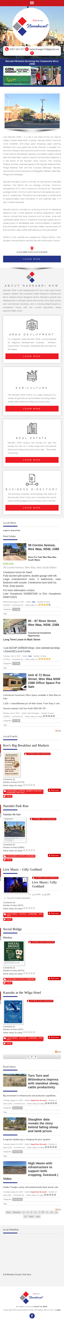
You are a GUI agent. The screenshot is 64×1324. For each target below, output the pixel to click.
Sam (33, 602)
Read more (55, 790)
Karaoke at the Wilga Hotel (22, 992)
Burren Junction (34, 791)
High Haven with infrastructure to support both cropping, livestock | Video (30, 1171)
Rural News (17, 1108)
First (8, 1212)
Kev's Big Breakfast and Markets (26, 745)
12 (25, 1216)
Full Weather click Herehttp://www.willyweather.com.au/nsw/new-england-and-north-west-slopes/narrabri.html (32, 1279)
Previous (16, 1212)
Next (31, 1216)
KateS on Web (40, 1306)
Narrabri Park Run (15, 806)
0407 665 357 (17, 49)
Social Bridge (12, 929)
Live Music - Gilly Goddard (22, 869)
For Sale (16, 609)
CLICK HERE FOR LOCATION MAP (32, 252)
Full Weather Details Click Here (17, 1274)
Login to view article (11, 530)
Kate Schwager (42, 754)
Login (58, 1310)
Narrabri (11, 792)
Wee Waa (20, 792)
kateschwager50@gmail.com (44, 49)
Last (37, 1216)
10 (51, 1212)
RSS (59, 731)
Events (21, 791)
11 (56, 1212)
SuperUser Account (39, 1100)
